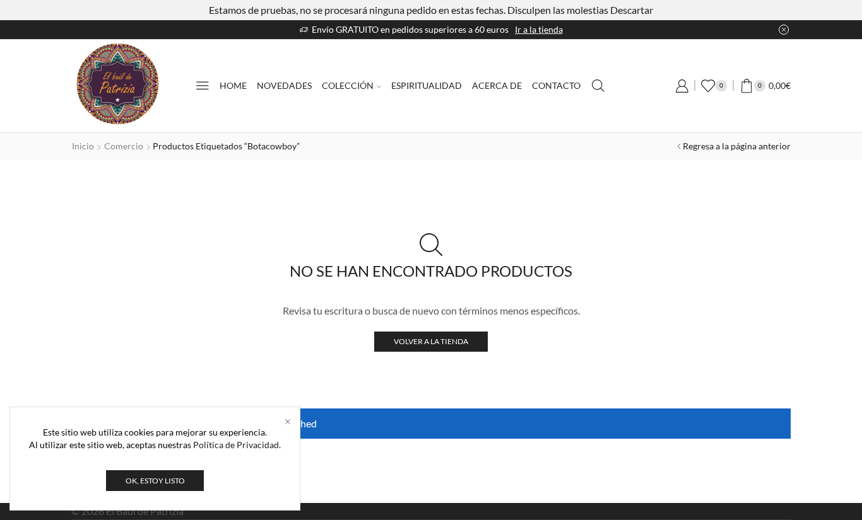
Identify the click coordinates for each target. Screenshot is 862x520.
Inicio (83, 146)
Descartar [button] (631, 10)
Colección (348, 85)
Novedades (284, 85)
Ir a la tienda (539, 29)
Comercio (123, 146)
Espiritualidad (426, 85)
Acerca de (497, 85)
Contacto (556, 85)
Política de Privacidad (236, 444)
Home (233, 85)
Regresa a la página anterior (737, 146)
